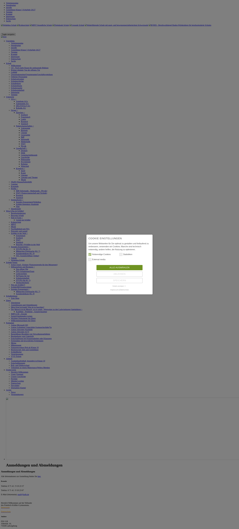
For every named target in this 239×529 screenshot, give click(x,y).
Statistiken (127, 254)
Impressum (114, 290)
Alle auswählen (120, 267)
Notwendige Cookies (101, 254)
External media (98, 259)
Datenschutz (124, 290)
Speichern (119, 280)
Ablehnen (120, 274)
